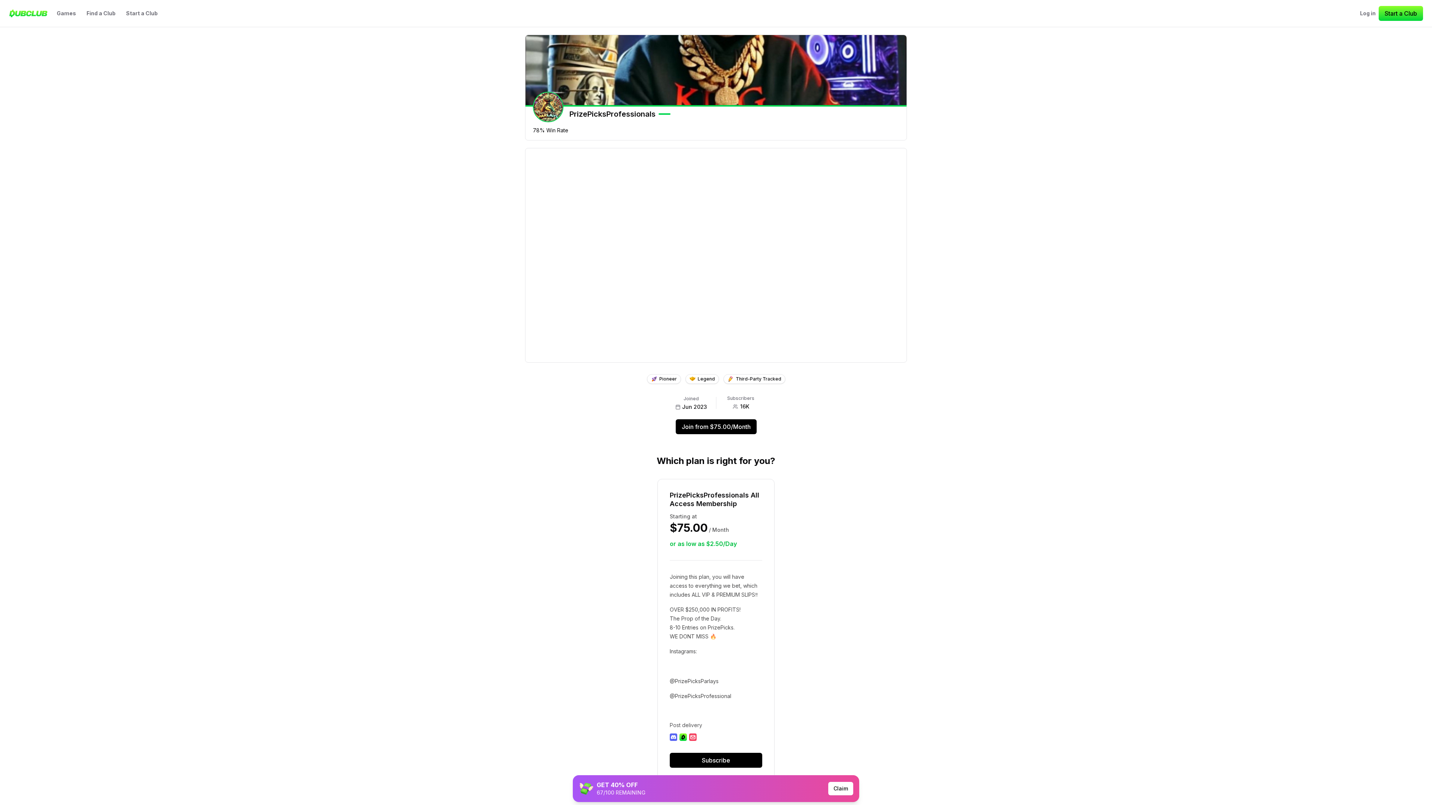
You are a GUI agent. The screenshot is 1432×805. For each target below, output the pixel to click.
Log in (1368, 13)
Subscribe (716, 760)
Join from (716, 426)
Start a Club (142, 13)
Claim (840, 788)
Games (66, 13)
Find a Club (101, 13)
